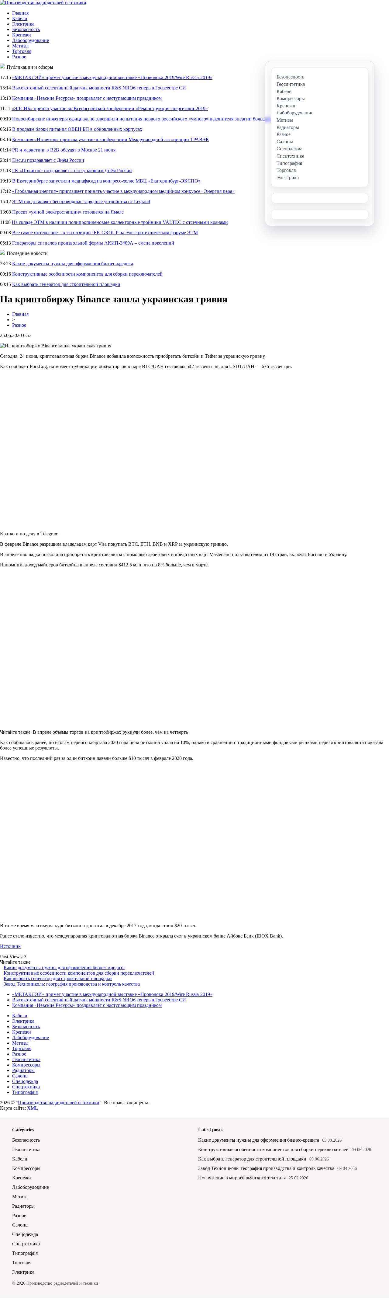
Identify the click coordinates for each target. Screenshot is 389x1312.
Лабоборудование (30, 40)
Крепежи (21, 34)
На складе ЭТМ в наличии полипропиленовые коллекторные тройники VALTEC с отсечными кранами (120, 222)
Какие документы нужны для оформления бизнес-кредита (72, 263)
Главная (20, 13)
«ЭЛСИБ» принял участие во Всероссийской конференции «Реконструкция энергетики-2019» (110, 108)
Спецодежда (25, 1081)
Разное (19, 56)
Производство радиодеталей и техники (58, 1102)
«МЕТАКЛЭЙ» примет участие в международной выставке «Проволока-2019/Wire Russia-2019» (112, 77)
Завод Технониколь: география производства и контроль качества (72, 984)
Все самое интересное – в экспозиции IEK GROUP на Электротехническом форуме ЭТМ (105, 232)
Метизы (20, 45)
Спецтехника (26, 1086)
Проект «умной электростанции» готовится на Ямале (68, 211)
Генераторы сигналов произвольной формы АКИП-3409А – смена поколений (93, 242)
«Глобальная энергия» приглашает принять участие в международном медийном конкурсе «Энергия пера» (123, 191)
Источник (10, 946)
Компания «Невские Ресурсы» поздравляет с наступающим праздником (87, 98)
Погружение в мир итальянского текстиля (242, 1177)
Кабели (19, 18)
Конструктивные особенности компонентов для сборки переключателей (87, 274)
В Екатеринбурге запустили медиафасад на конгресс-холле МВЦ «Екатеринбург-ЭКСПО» (106, 180)
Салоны (20, 1075)
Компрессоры (26, 1064)
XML (32, 1108)
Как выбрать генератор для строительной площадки (66, 284)
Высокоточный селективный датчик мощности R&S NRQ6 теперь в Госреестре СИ (99, 87)
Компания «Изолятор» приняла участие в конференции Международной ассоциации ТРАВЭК (110, 139)
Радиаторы (23, 1070)
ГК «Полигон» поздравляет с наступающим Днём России (72, 170)
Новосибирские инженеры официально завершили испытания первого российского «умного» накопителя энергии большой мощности (153, 118)
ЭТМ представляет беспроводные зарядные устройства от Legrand (81, 201)
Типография (25, 1092)
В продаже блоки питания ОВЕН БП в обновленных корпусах (77, 129)
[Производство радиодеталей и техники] (43, 2)
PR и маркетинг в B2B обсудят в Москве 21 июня (63, 149)
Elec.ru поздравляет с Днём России (48, 160)
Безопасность (26, 29)
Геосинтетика (26, 1059)
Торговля (21, 51)
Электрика (23, 23)
